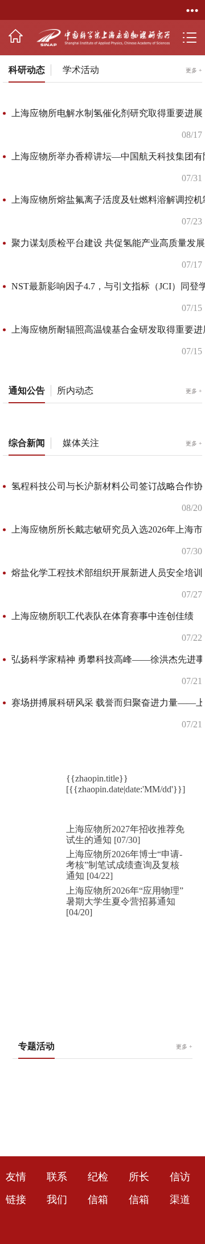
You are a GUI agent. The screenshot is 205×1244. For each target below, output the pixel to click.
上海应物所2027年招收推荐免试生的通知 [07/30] (125, 855)
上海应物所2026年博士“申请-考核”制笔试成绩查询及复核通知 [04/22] (124, 886)
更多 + (194, 384)
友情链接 (16, 1210)
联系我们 (57, 1210)
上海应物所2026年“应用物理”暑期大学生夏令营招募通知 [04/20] (124, 922)
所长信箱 (139, 1210)
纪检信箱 (98, 1210)
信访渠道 (180, 1210)
